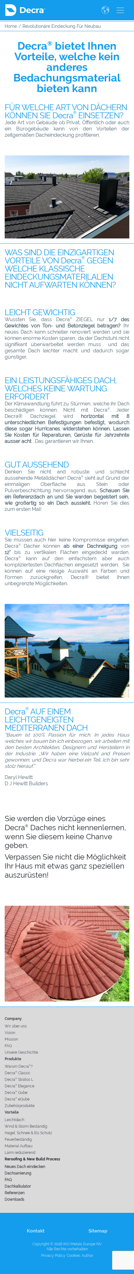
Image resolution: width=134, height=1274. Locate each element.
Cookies (73, 1255)
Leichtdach (14, 1120)
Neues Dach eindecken (25, 1166)
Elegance (19, 1086)
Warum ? (19, 1066)
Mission (11, 1039)
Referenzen (15, 1193)
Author (87, 1255)
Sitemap (98, 1231)
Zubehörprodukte (20, 1106)
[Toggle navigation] (120, 10)
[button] (106, 10)
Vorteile (12, 1112)
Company (13, 1019)
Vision (10, 1033)
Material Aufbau (18, 1146)
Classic (18, 1073)
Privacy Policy (53, 1255)
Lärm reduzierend (20, 1152)
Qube (16, 1092)
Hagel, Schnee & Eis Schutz (28, 1133)
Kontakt (36, 1231)
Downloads (14, 1199)
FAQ (8, 1046)
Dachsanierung (18, 1173)
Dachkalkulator (18, 1186)
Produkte (13, 1059)
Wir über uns (16, 1026)
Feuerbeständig (18, 1139)
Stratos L (19, 1079)
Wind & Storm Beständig (26, 1126)
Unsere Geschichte (21, 1052)
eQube (17, 1099)
